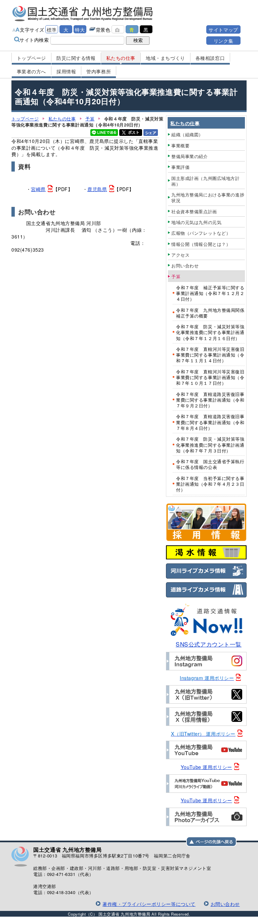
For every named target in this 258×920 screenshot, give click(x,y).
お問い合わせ (225, 903)
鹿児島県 (97, 189)
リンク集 (223, 40)
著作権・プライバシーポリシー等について (149, 903)
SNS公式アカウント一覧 (209, 644)
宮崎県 (38, 189)
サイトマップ (223, 29)
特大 (80, 29)
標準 (51, 29)
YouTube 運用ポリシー (206, 766)
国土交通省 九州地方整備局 (82, 13)
